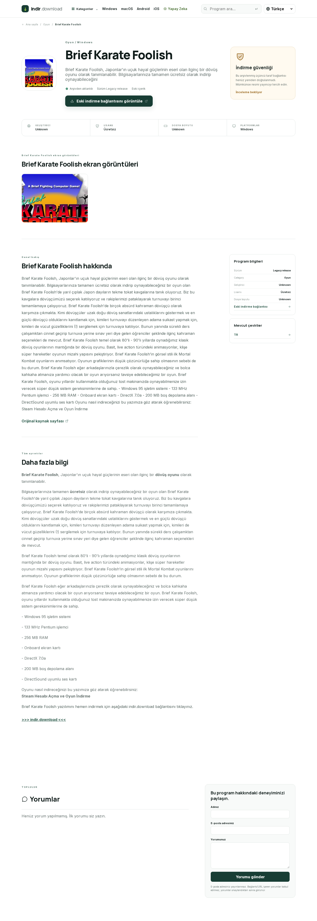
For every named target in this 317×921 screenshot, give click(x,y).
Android (143, 9)
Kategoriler (84, 9)
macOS (127, 9)
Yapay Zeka (177, 9)
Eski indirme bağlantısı (251, 306)
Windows (109, 9)
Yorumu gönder (250, 877)
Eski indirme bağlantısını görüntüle (109, 101)
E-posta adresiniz (222, 823)
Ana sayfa (32, 24)
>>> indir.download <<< (44, 719)
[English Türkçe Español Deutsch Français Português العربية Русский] (279, 8)
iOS (156, 9)
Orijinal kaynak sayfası (43, 421)
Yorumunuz (218, 839)
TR (236, 334)
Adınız (215, 807)
